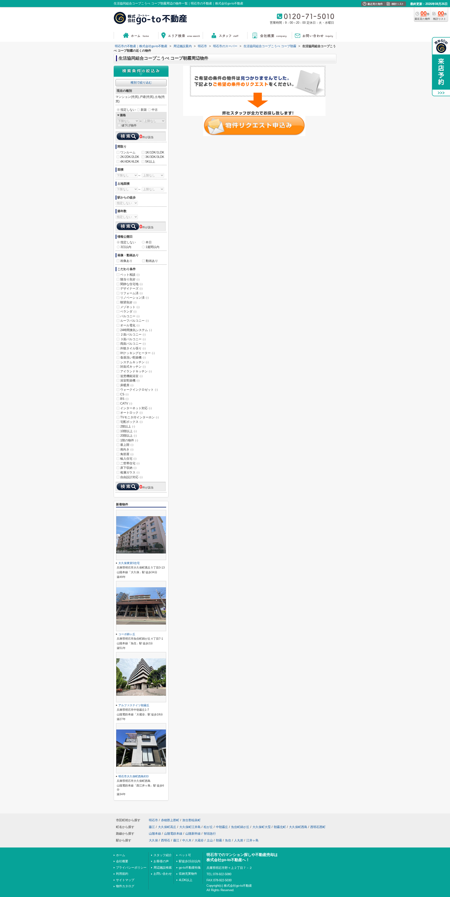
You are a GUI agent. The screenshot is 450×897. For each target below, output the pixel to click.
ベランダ (128, 311)
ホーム (120, 855)
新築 (144, 109)
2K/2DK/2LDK (129, 157)
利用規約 (122, 873)
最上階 (126, 445)
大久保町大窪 (261, 827)
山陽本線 (155, 833)
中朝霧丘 (222, 827)
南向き (126, 449)
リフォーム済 (131, 293)
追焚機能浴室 (131, 376)
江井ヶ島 (252, 840)
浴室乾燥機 (129, 380)
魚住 (228, 840)
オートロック (131, 412)
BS (124, 399)
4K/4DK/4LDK (129, 161)
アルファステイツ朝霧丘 (133, 705)
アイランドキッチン (136, 371)
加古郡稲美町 (191, 820)
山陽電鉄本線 (173, 833)
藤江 (152, 827)
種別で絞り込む (141, 82)
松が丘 (208, 827)
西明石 (165, 840)
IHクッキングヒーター (137, 353)
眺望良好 (128, 302)
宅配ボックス (131, 422)
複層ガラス (129, 472)
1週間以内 (152, 247)
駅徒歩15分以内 (189, 861)
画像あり (126, 261)
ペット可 (185, 855)
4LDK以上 (185, 880)
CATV (126, 403)
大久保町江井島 (190, 827)
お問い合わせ (163, 873)
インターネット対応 (136, 408)
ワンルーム (127, 152)
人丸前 (238, 840)
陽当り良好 (129, 279)
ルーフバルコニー (134, 320)
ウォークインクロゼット (139, 389)
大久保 (153, 840)
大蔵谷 (199, 840)
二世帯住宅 (129, 463)
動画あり (152, 261)
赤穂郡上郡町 (170, 820)
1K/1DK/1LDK (154, 152)
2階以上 (127, 426)
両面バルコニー (133, 343)
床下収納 (128, 467)
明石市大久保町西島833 (133, 776)
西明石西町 (318, 827)
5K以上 (150, 161)
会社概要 (122, 861)
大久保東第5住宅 (129, 563)
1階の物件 (129, 440)
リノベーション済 (134, 297)
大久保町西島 (298, 827)
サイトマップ (125, 880)
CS (124, 394)
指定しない (128, 109)
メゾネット (129, 307)
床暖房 (126, 385)
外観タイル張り (133, 348)
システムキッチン (134, 362)
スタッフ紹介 (163, 855)
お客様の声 (161, 861)
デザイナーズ (131, 288)
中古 (155, 109)
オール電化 (129, 325)
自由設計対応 (131, 477)
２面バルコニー (133, 334)
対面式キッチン (133, 366)
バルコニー (129, 316)
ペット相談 (129, 274)
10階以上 (128, 431)
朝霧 (219, 840)
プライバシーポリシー (131, 867)
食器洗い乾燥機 (133, 357)
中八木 (186, 840)
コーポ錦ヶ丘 (126, 634)
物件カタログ (125, 886)
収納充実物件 (188, 873)
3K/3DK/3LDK (154, 157)
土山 (210, 840)
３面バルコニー (133, 339)
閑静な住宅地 (131, 284)
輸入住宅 (128, 458)
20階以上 (128, 435)
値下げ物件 (129, 125)
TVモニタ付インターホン (139, 417)
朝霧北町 (280, 827)
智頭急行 (210, 833)
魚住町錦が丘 (240, 827)
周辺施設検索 (163, 867)
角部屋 (126, 454)
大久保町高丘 (167, 827)
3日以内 (125, 247)
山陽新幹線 (193, 833)
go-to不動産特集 (190, 867)
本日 (149, 242)
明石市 (153, 820)
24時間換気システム (136, 330)
